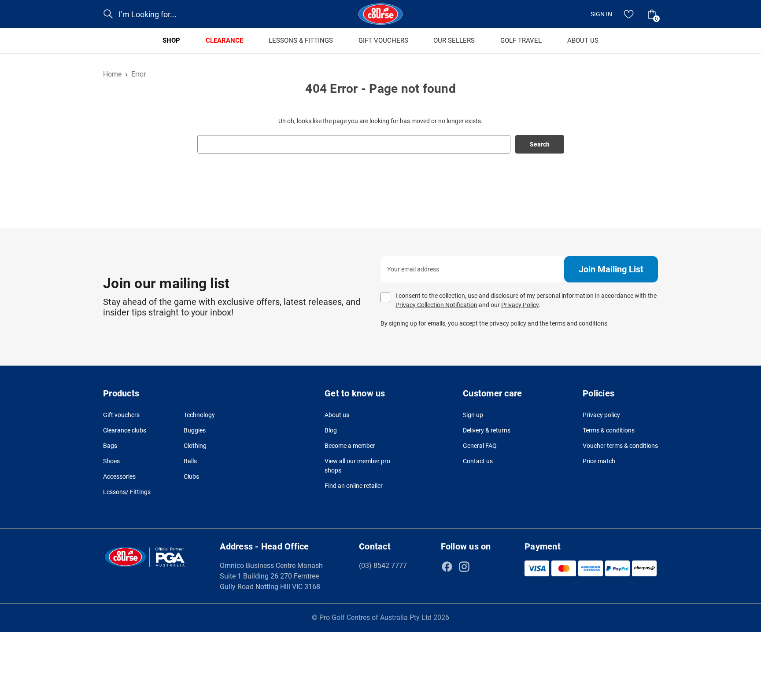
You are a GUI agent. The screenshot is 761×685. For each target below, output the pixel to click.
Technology (199, 414)
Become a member (350, 445)
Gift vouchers (121, 414)
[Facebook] (447, 566)
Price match (599, 461)
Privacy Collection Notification (436, 304)
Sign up (473, 414)
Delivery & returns (486, 430)
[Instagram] (464, 566)
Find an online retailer (354, 485)
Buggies (195, 430)
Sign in (601, 14)
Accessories (119, 476)
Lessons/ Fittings (127, 491)
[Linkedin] (481, 566)
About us (337, 414)
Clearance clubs (124, 430)
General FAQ (480, 445)
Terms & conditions (609, 430)
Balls (190, 461)
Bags (110, 445)
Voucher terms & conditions (620, 445)
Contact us (478, 461)
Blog (331, 430)
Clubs (191, 476)
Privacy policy (601, 414)
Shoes (111, 461)
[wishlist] (628, 14)
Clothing (195, 445)
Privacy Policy (520, 304)
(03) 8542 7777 (383, 565)
